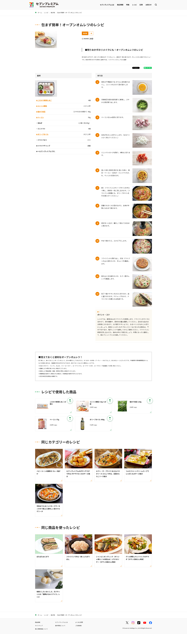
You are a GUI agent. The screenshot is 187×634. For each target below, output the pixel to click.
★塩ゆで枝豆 (40, 111)
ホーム (39, 13)
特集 (127, 5)
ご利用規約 (78, 626)
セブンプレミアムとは (107, 5)
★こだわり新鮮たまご (44, 100)
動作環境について (60, 626)
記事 (141, 5)
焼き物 (53, 13)
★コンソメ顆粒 (41, 106)
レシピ (134, 5)
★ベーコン (40, 117)
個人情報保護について (41, 629)
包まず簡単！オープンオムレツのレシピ (69, 13)
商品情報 (120, 5)
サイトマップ (39, 626)
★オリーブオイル (42, 134)
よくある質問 (79, 622)
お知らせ (148, 5)
